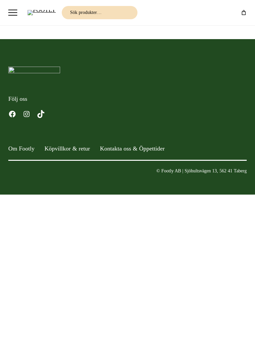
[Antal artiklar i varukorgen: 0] (244, 12)
